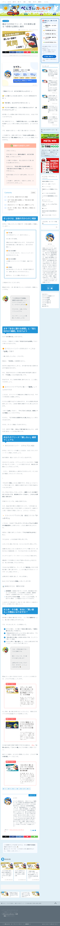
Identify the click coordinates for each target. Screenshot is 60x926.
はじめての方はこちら (49, 42)
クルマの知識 (5, 21)
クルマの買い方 (46, 301)
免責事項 (27, 924)
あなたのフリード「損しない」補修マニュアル (21, 205)
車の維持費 (23, 788)
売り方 (34, 1)
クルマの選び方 (46, 303)
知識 (30, 1)
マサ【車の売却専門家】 (49, 193)
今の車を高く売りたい (49, 30)
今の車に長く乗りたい (49, 34)
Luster (45, 208)
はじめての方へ (9, 2)
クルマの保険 (46, 297)
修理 (10, 788)
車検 (29, 788)
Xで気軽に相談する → (49, 56)
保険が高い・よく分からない (49, 26)
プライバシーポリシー (8, 914)
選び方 (14, 1)
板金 (14, 788)
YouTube (46, 1)
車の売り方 (45, 306)
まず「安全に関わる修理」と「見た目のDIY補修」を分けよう (21, 201)
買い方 (19, 1)
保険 (24, 1)
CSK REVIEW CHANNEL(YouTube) (47, 200)
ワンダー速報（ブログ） (49, 184)
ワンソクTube (47, 186)
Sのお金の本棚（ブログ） (50, 215)
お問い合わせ (7, 924)
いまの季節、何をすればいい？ (49, 38)
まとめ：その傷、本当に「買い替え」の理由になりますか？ (21, 209)
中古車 (5, 788)
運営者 (39, 1)
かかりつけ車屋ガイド (48, 296)
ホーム (4, 1)
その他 (44, 304)
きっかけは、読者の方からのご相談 (18, 197)
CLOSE (33, 192)
